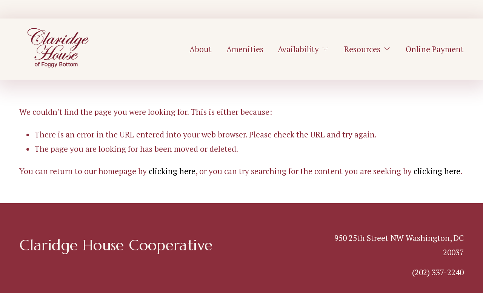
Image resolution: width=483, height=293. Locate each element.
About (200, 49)
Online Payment (435, 49)
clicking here (172, 171)
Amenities (244, 49)
